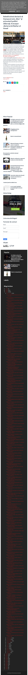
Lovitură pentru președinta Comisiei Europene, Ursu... (14, 553)
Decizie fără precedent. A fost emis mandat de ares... (14, 306)
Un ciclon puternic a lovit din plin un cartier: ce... (14, 488)
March (8, 649)
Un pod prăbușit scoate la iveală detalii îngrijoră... (15, 384)
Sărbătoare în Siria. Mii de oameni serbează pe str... (13, 590)
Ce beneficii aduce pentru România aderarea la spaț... (14, 526)
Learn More (12, 11)
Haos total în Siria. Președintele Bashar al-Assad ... (15, 601)
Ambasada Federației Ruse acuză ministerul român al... (13, 504)
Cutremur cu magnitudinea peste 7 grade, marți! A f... (14, 477)
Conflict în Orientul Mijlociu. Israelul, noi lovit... (14, 499)
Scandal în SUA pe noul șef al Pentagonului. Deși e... (12, 609)
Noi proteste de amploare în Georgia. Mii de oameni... (14, 333)
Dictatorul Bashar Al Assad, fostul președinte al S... (14, 480)
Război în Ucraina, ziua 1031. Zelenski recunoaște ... (14, 451)
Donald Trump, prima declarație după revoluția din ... (14, 579)
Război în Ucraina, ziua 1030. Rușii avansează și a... (13, 456)
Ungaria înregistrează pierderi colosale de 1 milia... (15, 630)
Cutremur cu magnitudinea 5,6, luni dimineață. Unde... (14, 574)
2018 (7, 661)
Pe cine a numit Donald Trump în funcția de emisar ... (15, 424)
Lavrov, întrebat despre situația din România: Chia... (14, 577)
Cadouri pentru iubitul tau (10, 182)
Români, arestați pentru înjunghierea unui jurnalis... (14, 622)
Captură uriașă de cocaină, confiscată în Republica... (14, 566)
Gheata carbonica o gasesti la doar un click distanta (17, 159)
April (8, 648)
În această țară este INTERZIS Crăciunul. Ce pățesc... (13, 359)
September (9, 640)
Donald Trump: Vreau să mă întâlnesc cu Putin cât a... (14, 370)
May (8, 646)
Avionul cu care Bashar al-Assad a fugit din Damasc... (15, 582)
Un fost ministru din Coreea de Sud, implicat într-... (14, 547)
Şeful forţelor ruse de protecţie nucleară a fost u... (13, 469)
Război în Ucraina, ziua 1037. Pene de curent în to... (14, 373)
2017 (7, 663)
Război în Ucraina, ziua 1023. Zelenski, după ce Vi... (14, 539)
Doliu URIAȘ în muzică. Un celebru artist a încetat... (14, 520)
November (9, 638)
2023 (7, 654)
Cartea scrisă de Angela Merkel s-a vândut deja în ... (14, 628)
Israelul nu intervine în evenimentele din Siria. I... (14, 593)
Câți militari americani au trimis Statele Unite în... (14, 614)
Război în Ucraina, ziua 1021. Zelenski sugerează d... (14, 561)
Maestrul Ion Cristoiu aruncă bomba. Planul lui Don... (14, 311)
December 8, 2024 (21, 57)
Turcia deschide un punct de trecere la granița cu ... (15, 550)
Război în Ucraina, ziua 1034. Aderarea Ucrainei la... (14, 413)
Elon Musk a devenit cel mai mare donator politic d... (13, 612)
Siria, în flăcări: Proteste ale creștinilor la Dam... (14, 397)
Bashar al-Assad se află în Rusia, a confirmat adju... (13, 558)
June (8, 645)
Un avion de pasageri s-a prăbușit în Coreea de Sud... (14, 338)
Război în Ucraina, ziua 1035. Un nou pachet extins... (14, 402)
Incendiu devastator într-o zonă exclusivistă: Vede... (13, 544)
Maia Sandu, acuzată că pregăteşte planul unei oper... (14, 410)
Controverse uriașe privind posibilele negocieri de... (14, 528)
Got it (18, 11)
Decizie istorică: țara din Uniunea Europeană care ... (13, 472)
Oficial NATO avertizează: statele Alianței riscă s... (13, 349)
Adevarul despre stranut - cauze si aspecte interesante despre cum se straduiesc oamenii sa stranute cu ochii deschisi (13, 146)
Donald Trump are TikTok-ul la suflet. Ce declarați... (14, 461)
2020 (7, 658)
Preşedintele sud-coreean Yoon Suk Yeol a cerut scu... (14, 617)
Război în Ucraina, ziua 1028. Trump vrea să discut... (14, 475)
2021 (7, 657)
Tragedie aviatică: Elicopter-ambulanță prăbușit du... (15, 416)
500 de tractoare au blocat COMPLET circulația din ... (14, 518)
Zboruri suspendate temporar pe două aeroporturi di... (15, 440)
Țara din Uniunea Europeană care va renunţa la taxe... (14, 483)
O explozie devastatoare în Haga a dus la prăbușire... (15, 606)
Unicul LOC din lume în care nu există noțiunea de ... (14, 376)
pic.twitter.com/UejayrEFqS (9, 56)
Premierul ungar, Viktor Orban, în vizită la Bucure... (15, 448)
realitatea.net (9, 77)
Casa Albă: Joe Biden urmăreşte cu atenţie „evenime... (14, 595)
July (8, 643)
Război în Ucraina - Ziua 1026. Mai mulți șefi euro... (15, 496)
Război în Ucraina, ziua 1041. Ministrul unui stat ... (14, 325)
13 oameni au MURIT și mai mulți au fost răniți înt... (14, 426)
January (8, 652)
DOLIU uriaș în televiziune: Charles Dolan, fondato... (14, 327)
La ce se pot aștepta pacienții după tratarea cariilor (16, 188)
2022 (7, 655)
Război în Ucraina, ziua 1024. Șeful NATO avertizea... (14, 523)
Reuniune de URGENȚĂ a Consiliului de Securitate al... (15, 569)
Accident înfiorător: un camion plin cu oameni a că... (14, 317)
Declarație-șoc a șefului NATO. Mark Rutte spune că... (14, 512)
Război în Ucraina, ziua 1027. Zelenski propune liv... (14, 485)
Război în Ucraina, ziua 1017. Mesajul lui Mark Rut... (15, 625)
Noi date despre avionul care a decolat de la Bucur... (14, 394)
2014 (7, 667)
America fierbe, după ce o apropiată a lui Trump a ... (14, 386)
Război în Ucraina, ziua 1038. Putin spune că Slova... (14, 357)
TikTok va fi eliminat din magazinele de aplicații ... (14, 502)
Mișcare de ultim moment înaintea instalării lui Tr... (14, 459)
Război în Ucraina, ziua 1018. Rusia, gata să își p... (15, 620)
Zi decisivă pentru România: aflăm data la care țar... (15, 531)
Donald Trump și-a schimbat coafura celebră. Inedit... (14, 435)
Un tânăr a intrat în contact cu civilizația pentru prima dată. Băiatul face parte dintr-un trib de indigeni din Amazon (13, 122)
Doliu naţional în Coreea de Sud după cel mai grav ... (14, 319)
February (9, 651)
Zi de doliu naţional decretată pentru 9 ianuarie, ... (15, 322)
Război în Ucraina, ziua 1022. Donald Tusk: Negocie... (14, 555)
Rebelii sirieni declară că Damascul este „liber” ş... (15, 585)
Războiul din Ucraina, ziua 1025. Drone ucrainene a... (14, 515)
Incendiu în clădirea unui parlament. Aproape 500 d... (14, 432)
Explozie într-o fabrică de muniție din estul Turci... (14, 392)
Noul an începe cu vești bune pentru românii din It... (14, 298)
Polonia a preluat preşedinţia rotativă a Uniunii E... (15, 301)
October (9, 639)
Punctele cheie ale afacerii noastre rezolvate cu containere (17, 177)
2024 (7, 291)
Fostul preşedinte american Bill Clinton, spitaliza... (15, 400)
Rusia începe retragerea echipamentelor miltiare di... (13, 507)
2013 (7, 668)
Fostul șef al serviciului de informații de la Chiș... (15, 351)
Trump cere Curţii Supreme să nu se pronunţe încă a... (14, 343)
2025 (7, 290)
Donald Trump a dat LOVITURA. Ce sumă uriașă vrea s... (14, 494)
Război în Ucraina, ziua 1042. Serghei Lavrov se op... (14, 309)
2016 (7, 664)
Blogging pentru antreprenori (14, 129)
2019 (7, 660)
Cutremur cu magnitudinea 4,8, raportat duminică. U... (13, 330)
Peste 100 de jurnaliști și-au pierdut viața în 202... (14, 542)
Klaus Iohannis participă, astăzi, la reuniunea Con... (13, 453)
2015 (7, 665)
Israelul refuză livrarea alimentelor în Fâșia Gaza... (14, 418)
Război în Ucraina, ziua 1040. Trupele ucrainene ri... (14, 335)
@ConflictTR (5, 55)
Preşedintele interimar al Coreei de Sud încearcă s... (15, 491)
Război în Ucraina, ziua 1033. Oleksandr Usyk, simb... (15, 429)
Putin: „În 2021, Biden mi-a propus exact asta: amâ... (14, 354)
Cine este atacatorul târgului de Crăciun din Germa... (13, 437)
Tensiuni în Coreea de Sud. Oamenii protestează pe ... (14, 510)
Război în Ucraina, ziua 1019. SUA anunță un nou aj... (13, 598)
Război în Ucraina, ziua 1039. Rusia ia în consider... (15, 341)
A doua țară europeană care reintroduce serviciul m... (12, 368)
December (9, 293)
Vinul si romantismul (15, 136)
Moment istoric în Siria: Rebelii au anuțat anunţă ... (13, 587)
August (8, 642)
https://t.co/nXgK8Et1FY (14, 55)
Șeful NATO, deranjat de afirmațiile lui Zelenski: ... (14, 408)
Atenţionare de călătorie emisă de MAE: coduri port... (14, 603)
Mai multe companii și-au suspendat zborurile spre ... (14, 346)
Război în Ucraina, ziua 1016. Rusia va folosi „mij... (14, 636)
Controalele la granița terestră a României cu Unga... (13, 534)
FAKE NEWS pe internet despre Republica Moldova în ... (13, 464)
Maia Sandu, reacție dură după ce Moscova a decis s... (13, 314)
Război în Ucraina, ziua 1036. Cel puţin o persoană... (15, 389)
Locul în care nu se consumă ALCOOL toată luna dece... (14, 378)
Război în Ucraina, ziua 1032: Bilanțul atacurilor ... (14, 445)
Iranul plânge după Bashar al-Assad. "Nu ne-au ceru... (14, 563)
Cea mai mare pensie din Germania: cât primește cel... (15, 405)
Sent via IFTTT (6, 79)
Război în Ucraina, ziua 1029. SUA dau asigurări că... (14, 467)
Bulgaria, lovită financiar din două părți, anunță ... (15, 633)
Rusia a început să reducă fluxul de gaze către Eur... (14, 303)
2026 (7, 288)
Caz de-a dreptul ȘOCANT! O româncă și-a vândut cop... (15, 443)
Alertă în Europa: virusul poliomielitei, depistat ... (14, 536)
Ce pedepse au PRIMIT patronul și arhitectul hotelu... (14, 365)
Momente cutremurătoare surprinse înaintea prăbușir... (14, 362)
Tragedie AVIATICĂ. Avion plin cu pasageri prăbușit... (14, 381)
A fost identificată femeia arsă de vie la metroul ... (15, 295)
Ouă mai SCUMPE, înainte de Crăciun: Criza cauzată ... (14, 421)
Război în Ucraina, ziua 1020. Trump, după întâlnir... (14, 571)
